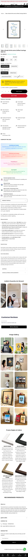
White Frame (13, 72)
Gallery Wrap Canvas (18, 76)
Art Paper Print (5, 66)
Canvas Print (14, 66)
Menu (8, 555)
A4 (2, 59)
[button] (24, 29)
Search (13, 555)
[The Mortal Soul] (14, 4)
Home (2, 13)
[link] (14, 179)
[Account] (21, 4)
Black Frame (4, 72)
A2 (11, 59)
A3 (6, 59)
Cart (25, 555)
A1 (15, 59)
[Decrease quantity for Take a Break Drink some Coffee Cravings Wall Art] (2, 91)
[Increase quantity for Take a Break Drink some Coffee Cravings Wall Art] (8, 91)
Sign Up (14, 542)
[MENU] (1, 4)
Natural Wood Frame (6, 76)
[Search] (4, 4)
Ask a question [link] (14, 87)
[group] (14, 29)
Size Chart (15, 56)
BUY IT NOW (14, 95)
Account (19, 555)
